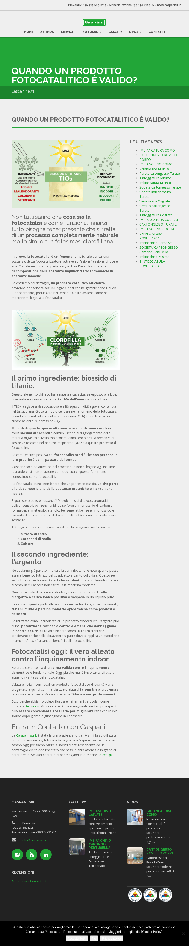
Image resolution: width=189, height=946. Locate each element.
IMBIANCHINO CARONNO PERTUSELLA (100, 844)
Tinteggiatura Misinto (155, 178)
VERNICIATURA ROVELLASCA (150, 235)
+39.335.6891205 (94, 5)
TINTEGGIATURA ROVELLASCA (152, 263)
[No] (183, 933)
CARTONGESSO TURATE (158, 224)
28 (135, 817)
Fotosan (91, 32)
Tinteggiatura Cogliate (155, 215)
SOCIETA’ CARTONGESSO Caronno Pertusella (158, 249)
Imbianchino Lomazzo (156, 243)
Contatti (156, 32)
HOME (28, 32)
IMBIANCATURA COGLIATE (159, 219)
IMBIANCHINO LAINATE (100, 812)
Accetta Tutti (77, 938)
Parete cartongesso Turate (159, 173)
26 (135, 855)
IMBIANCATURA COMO (157, 150)
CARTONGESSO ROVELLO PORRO (160, 851)
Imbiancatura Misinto (155, 182)
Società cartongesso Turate (160, 187)
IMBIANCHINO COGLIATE (158, 229)
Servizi (67, 32)
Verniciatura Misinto (154, 169)
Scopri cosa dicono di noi (29, 881)
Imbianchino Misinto (154, 256)
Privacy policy (111, 938)
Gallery (115, 32)
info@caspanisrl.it (169, 5)
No (94, 938)
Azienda (47, 32)
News (134, 32)
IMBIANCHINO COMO (156, 164)
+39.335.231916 (143, 5)
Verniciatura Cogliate (154, 201)
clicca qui (106, 755)
